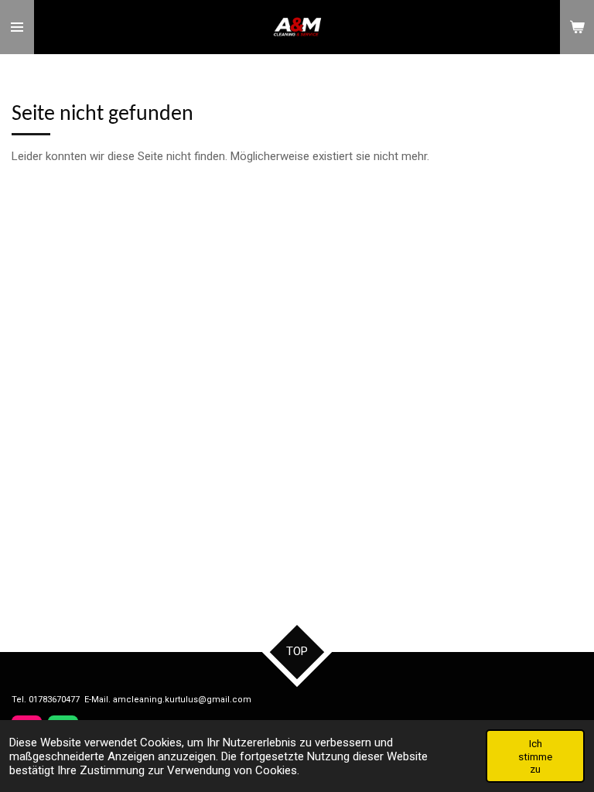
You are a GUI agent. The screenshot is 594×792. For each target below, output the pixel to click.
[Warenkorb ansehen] (577, 27)
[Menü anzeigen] (17, 27)
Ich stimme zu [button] (535, 755)
